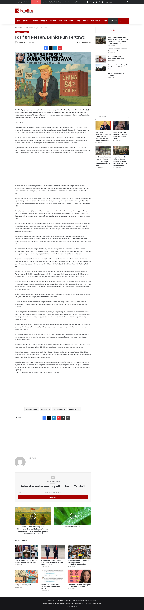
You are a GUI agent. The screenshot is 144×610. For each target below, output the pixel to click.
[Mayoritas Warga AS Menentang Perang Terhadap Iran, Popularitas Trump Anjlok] (79, 552)
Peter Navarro (60, 409)
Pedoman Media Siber (67, 603)
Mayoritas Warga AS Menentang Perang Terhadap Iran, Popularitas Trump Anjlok (79, 562)
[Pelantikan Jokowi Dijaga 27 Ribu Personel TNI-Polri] (101, 67)
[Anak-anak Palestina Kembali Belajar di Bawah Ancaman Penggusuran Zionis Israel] (103, 150)
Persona (43, 21)
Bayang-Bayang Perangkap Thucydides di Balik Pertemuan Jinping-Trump (52, 562)
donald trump (32, 409)
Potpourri (63, 21)
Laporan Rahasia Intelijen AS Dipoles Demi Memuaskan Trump (120, 135)
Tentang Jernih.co (48, 603)
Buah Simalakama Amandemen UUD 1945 (116, 57)
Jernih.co (20, 42)
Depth (71, 21)
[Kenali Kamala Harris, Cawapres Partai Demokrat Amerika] (79, 576)
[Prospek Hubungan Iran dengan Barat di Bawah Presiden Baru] (26, 552)
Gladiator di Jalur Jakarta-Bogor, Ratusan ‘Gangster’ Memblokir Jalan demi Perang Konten (121, 161)
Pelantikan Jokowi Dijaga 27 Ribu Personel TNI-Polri (118, 66)
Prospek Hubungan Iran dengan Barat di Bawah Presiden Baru (26, 561)
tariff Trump (74, 409)
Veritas (35, 21)
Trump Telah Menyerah (23, 585)
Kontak (99, 603)
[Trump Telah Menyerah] (26, 576)
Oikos (104, 21)
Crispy (25, 21)
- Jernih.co (93, 600)
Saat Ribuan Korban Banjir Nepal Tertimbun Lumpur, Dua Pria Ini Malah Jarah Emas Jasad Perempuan (118, 40)
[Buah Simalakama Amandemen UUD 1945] (101, 58)
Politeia (53, 21)
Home (18, 21)
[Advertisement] (91, 10)
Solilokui (113, 21)
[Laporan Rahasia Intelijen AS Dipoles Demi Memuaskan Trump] (121, 125)
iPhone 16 (46, 409)
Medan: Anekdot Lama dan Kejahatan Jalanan (117, 50)
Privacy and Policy (80, 603)
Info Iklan (89, 603)
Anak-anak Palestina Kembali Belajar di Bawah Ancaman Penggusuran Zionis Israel (103, 161)
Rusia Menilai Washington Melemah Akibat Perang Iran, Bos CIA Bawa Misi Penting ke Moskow (103, 136)
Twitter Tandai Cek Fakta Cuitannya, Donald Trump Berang (50, 586)
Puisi (78, 21)
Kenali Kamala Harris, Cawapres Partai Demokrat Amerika (79, 586)
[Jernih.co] (24, 11)
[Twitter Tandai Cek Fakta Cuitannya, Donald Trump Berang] (53, 576)
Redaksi (57, 603)
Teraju (85, 21)
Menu (94, 603)
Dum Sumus (95, 21)
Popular (112, 30)
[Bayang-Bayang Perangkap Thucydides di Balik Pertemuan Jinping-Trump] (53, 552)
